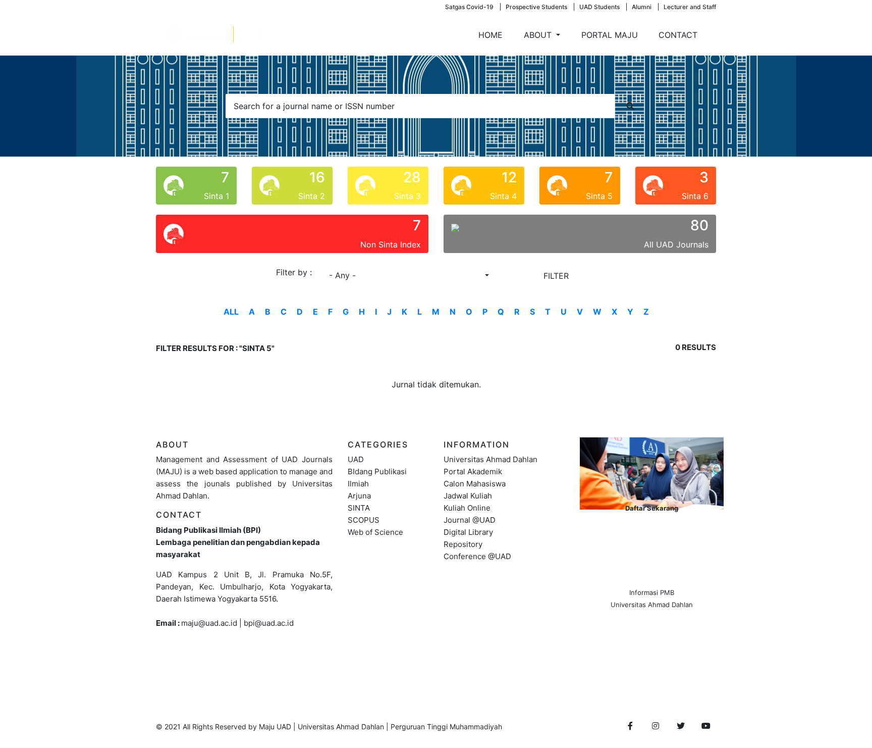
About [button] (539, 35)
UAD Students (599, 7)
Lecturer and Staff (690, 7)
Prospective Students (536, 7)
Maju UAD (275, 726)
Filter (556, 276)
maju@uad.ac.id (209, 623)
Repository (463, 544)
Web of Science (375, 532)
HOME (490, 35)
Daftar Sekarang (651, 508)
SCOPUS (363, 520)
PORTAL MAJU (609, 35)
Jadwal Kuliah (468, 496)
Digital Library (468, 532)
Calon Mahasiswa (475, 483)
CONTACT (678, 35)
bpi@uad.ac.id (269, 623)
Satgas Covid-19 (469, 7)
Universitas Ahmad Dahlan (490, 459)
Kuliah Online (467, 508)
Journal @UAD (470, 520)
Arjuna (359, 496)
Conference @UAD (477, 556)
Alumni (641, 7)
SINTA (359, 508)
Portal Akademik (473, 471)
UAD (356, 459)
